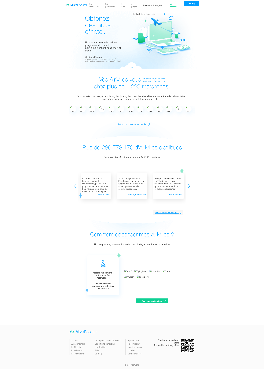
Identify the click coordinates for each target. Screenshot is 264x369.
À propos (134, 5)
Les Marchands (78, 353)
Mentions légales (135, 347)
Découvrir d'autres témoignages (168, 212)
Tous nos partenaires (152, 301)
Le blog (123, 5)
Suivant (132, 67)
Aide (97, 350)
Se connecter (174, 5)
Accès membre (78, 343)
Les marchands (94, 5)
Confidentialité (134, 353)
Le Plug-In (191, 4)
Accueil (74, 340)
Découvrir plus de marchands (132, 124)
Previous (75, 186)
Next (189, 186)
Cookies (131, 350)
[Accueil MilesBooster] (76, 5)
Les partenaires (110, 5)
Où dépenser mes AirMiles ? (108, 340)
